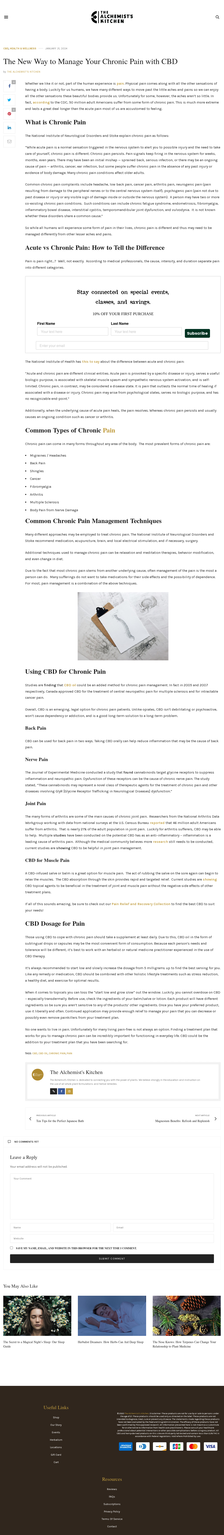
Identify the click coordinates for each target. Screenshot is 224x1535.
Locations (56, 1447)
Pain (109, 430)
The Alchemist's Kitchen (23, 71)
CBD (6, 48)
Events (56, 1432)
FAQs (112, 1496)
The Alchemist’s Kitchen (136, 1413)
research (160, 842)
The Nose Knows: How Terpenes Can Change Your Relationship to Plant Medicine (184, 1344)
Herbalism (56, 1439)
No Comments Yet (26, 1141)
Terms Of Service (112, 1519)
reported (157, 823)
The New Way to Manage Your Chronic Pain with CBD (90, 61)
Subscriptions (112, 1504)
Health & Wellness (23, 48)
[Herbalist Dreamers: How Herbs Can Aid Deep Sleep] (112, 1316)
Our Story (56, 1424)
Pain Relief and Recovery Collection (141, 904)
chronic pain (57, 1053)
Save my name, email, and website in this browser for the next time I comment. (76, 1248)
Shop (56, 1417)
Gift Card (56, 1454)
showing (210, 879)
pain (120, 83)
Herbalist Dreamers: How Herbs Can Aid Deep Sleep (111, 1342)
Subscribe (197, 333)
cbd (34, 1053)
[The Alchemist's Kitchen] (112, 17)
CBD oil (70, 685)
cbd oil (43, 1053)
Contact (112, 1526)
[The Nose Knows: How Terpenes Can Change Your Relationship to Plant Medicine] (187, 1316)
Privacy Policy (112, 1511)
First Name (46, 323)
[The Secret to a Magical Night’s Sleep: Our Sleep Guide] (37, 1316)
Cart (56, 1462)
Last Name (120, 323)
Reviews (112, 1489)
